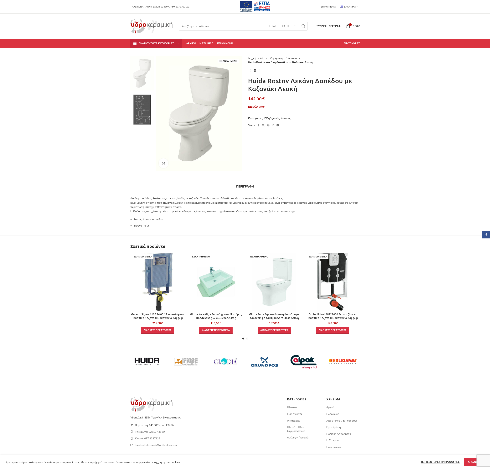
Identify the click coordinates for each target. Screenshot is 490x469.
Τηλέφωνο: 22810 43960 (150, 431)
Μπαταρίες (293, 420)
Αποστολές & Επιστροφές (341, 420)
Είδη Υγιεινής (276, 58)
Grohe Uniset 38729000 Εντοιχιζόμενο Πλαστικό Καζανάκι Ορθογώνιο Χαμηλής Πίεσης (332, 318)
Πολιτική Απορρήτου (338, 433)
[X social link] (263, 125)
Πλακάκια (292, 407)
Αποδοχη (474, 461)
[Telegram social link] (277, 125)
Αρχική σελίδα (256, 58)
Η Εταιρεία (332, 440)
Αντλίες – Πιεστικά (297, 437)
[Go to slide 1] (243, 339)
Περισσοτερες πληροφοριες (440, 461)
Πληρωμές (332, 413)
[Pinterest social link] (268, 125)
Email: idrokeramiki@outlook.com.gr (156, 445)
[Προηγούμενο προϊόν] (250, 70)
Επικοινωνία (333, 447)
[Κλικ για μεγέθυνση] (163, 163)
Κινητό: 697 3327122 (147, 438)
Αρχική (330, 407)
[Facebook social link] (258, 125)
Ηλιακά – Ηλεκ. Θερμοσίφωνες (296, 428)
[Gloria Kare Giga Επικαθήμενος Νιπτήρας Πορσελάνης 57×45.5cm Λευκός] (216, 282)
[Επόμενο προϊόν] (259, 70)
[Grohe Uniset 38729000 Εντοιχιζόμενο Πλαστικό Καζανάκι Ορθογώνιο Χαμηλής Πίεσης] (332, 282)
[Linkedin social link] (273, 125)
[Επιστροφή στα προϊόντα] (255, 70)
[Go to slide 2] (247, 339)
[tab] (245, 184)
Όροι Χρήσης (334, 427)
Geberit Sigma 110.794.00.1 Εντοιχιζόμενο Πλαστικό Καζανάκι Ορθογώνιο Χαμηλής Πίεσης (157, 318)
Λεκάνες (293, 58)
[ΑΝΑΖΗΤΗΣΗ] (303, 26)
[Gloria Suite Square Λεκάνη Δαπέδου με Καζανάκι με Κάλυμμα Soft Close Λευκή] (274, 282)
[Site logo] (151, 25)
